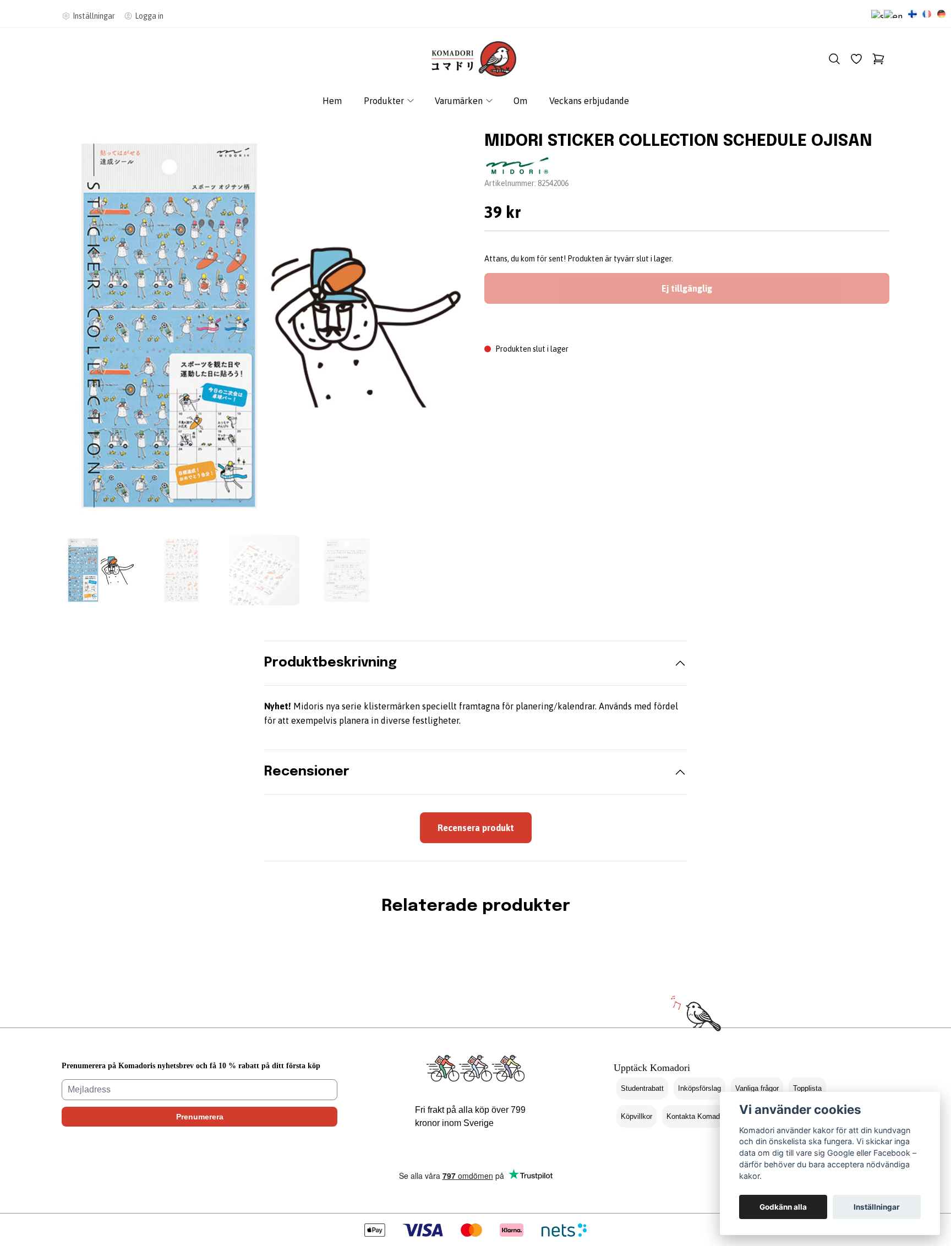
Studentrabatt (642, 1088)
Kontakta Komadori (697, 1116)
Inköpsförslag (699, 1088)
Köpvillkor (636, 1116)
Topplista (807, 1088)
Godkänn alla (783, 1207)
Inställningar (877, 1207)
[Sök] (834, 59)
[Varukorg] (878, 59)
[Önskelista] (856, 59)
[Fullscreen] (264, 325)
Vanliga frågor (757, 1088)
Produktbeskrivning (330, 663)
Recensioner (306, 772)
